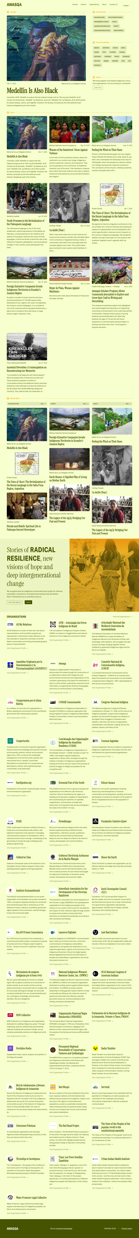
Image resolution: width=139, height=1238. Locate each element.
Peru (123, 61)
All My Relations (24, 624)
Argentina (106, 48)
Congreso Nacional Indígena (114, 702)
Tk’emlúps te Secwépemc (28, 1159)
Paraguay (115, 61)
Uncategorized (118, 30)
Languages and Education (102, 26)
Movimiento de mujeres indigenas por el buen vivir (29, 973)
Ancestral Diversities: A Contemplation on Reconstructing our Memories (27, 369)
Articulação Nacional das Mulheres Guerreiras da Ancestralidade (113, 626)
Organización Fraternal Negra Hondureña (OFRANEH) (73, 1015)
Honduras (108, 56)
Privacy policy (127, 1228)
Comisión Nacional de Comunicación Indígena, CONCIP (113, 665)
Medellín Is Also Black (32, 90)
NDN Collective (23, 1015)
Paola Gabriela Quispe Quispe (60, 283)
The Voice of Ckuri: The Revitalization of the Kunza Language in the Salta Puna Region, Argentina (111, 216)
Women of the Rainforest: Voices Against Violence (68, 151)
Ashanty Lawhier (13, 216)
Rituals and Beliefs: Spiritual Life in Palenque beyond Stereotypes (24, 528)
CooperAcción (22, 741)
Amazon (96, 48)
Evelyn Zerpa (97, 208)
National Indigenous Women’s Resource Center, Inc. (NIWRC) (73, 973)
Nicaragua (126, 56)
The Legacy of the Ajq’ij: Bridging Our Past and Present (67, 519)
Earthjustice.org (23, 782)
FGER (19, 821)
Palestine (97, 61)
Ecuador (122, 52)
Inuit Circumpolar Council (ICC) (114, 890)
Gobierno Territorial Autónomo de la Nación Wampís (74, 857)
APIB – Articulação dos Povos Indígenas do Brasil (72, 624)
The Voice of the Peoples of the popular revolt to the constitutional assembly (115, 1127)
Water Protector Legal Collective (31, 1197)
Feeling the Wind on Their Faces (107, 150)
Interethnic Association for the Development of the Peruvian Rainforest (73, 892)
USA (129, 61)
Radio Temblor (108, 1048)
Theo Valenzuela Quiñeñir (16, 363)
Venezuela (97, 65)
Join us (28, 602)
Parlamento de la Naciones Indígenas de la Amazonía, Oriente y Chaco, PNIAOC (111, 1015)
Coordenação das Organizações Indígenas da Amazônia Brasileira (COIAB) (73, 742)
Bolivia (115, 48)
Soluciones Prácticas (25, 1125)
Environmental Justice (101, 22)
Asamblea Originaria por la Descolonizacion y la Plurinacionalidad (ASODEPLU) (31, 665)
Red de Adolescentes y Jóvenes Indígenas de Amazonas (30, 1087)
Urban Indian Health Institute (115, 1159)
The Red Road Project (69, 1125)
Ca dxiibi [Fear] (56, 230)
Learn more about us (14, 602)
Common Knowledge (64, 1228)
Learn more (97, 88)
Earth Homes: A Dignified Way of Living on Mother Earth (68, 478)
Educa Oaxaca (108, 782)
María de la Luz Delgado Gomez (74, 84)
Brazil (123, 48)
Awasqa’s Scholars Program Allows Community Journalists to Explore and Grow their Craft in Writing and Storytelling (110, 296)
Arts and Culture (99, 17)
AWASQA (14, 4)
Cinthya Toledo (55, 226)
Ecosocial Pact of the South (71, 782)
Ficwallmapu (65, 821)
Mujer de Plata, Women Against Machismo (64, 289)
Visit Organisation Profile (16, 648)
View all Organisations (121, 617)
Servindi (105, 1087)
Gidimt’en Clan (23, 857)
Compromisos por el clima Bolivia (28, 702)
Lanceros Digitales (67, 932)
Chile (104, 52)
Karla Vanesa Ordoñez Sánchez (61, 514)
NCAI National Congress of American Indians (113, 973)
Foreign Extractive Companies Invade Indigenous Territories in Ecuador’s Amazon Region (25, 290)
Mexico (117, 56)
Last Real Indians (109, 932)
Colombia (113, 52)
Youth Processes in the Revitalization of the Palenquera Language (25, 222)
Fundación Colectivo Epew (114, 821)
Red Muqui (64, 1087)
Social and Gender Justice (102, 30)
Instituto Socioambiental (28, 890)
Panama (106, 61)
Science (116, 26)
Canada (96, 52)
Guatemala (97, 56)
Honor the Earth (109, 857)
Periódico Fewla (23, 1048)
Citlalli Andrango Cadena (101, 286)
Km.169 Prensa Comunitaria (29, 932)
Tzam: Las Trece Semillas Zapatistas (71, 1158)
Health (114, 22)
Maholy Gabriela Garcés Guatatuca (62, 145)
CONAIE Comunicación (70, 702)
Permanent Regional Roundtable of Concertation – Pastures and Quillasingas (73, 1050)
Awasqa (116, 286)
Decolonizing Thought (115, 17)
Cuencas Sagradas (109, 741)
